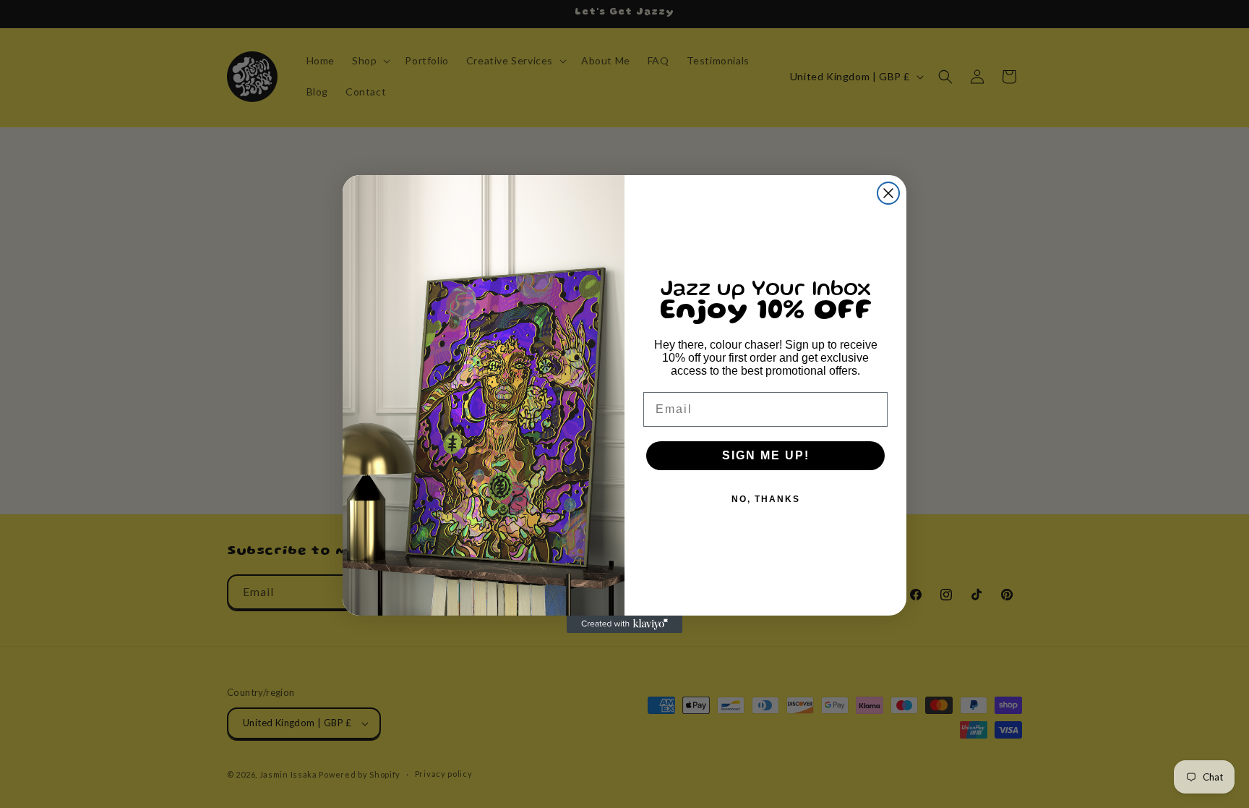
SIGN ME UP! (766, 455)
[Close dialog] (888, 193)
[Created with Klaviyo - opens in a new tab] (624, 624)
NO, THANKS (765, 499)
